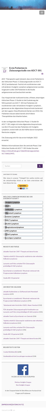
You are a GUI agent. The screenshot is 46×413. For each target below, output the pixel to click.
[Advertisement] (23, 39)
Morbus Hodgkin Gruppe (23, 382)
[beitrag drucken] (42, 73)
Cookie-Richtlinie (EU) (10, 352)
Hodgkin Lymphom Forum (29, 12)
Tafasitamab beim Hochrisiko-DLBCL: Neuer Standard (20, 305)
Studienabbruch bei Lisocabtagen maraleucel (17, 356)
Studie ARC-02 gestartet (11, 278)
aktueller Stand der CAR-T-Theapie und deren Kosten (20, 251)
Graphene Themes (21, 410)
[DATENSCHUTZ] (18, 404)
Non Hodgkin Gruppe (23, 385)
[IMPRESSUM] (6, 404)
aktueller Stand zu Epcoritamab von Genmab (17, 316)
